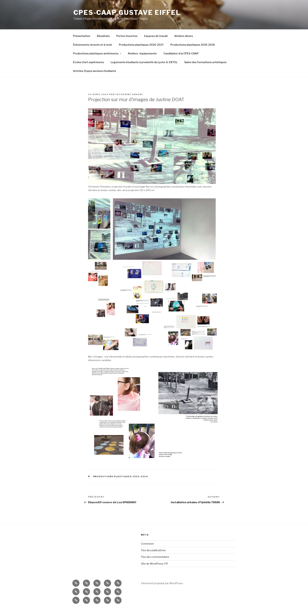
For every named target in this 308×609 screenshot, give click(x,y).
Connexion (147, 543)
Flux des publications (153, 550)
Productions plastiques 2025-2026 (192, 44)
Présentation (81, 35)
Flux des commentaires (155, 556)
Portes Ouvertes (126, 35)
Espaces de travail (156, 35)
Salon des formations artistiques (205, 62)
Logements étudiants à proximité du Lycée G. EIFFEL (144, 62)
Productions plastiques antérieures (96, 53)
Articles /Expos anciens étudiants (94, 70)
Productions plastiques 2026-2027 (141, 44)
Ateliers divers (183, 35)
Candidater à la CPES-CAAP (181, 53)
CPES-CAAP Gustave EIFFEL (127, 12)
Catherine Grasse (129, 94)
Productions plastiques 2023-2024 (120, 476)
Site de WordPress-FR (154, 563)
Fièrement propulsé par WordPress (162, 583)
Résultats (103, 35)
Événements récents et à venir (92, 44)
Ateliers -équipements (142, 53)
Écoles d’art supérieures (88, 62)
